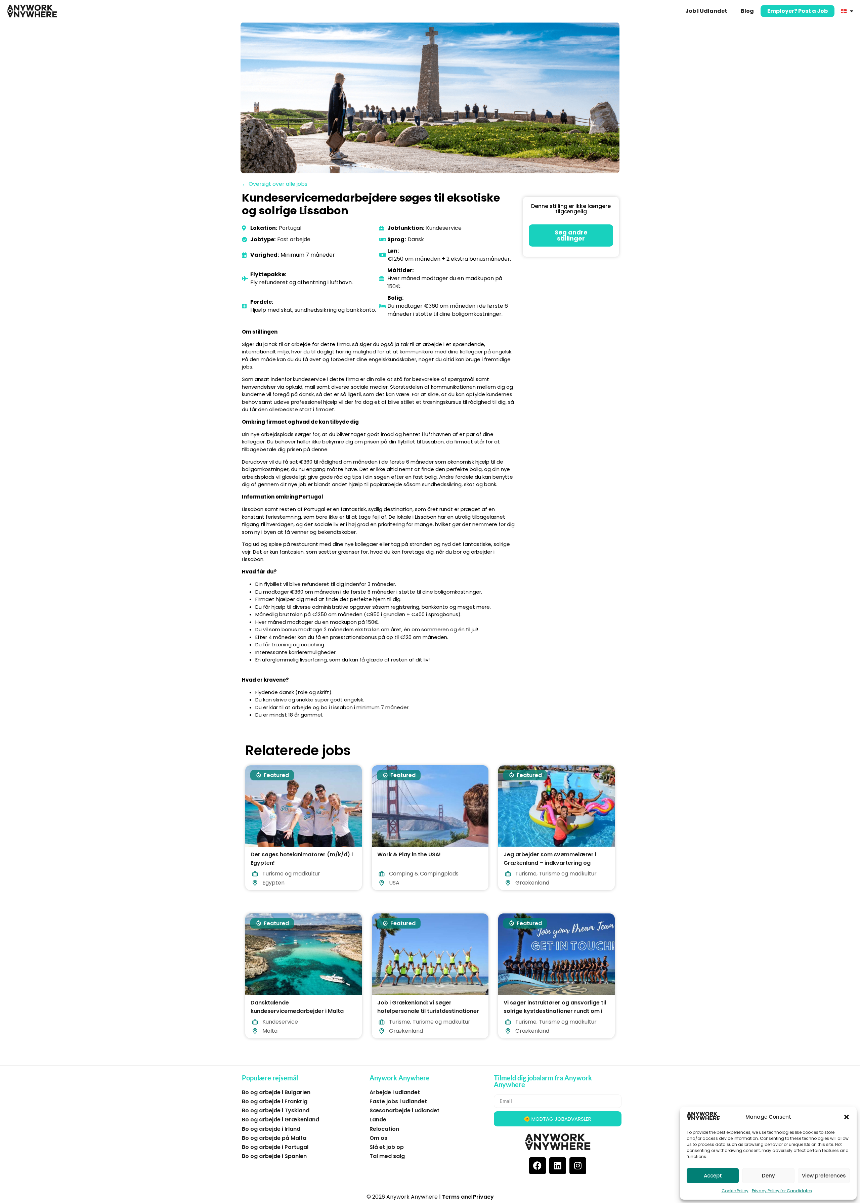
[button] (846, 1117)
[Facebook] (537, 1165)
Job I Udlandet (706, 11)
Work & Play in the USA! (409, 854)
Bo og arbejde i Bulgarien (276, 1092)
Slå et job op (387, 1147)
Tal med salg (387, 1156)
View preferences (824, 1175)
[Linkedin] (557, 1165)
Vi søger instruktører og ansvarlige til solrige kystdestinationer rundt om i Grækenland (555, 1011)
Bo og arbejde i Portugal (275, 1147)
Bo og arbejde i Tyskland (275, 1110)
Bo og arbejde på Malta (274, 1138)
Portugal (290, 228)
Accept (713, 1175)
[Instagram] (577, 1165)
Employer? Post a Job (797, 11)
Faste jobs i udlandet (398, 1101)
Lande (378, 1119)
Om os (378, 1138)
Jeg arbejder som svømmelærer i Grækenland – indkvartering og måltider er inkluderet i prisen (550, 862)
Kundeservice (444, 228)
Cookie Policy (735, 1191)
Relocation (384, 1129)
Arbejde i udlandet (395, 1092)
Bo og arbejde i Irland (271, 1129)
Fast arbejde (293, 239)
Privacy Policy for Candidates (782, 1191)
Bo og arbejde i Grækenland (280, 1119)
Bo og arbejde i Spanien (274, 1156)
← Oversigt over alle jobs (274, 184)
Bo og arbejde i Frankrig (274, 1101)
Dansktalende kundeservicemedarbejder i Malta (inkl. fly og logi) (297, 1011)
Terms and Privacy (468, 1197)
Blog (747, 11)
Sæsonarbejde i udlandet (404, 1110)
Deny (768, 1175)
